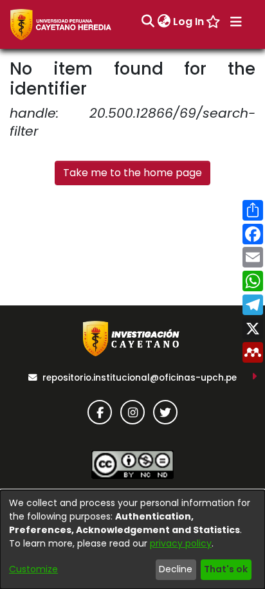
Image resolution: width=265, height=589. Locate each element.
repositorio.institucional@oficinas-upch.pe (139, 378)
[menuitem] (164, 22)
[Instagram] (132, 412)
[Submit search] (148, 22)
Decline (175, 569)
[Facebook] (99, 412)
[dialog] (132, 539)
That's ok (226, 569)
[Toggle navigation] (236, 22)
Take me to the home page (132, 172)
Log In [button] (189, 21)
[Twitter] (165, 412)
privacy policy (181, 543)
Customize (33, 569)
